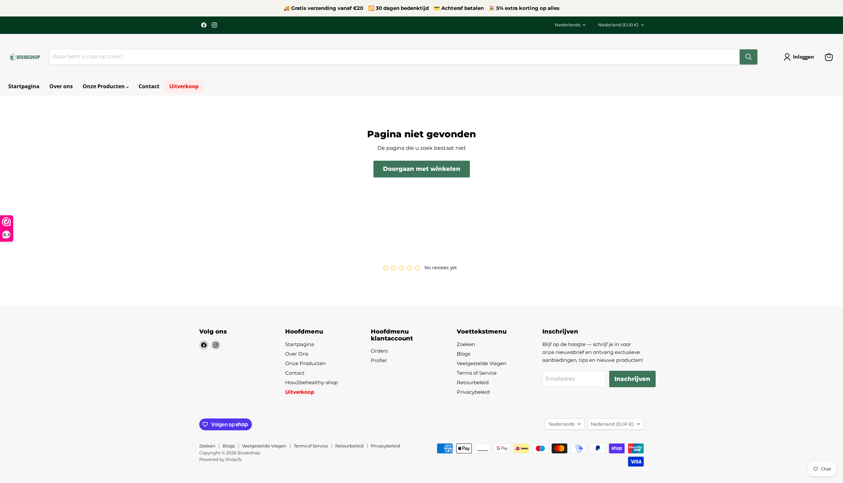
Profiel (379, 360)
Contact (149, 86)
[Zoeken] (748, 57)
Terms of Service (477, 373)
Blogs (463, 354)
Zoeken (466, 344)
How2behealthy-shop (311, 382)
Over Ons (296, 354)
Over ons (61, 86)
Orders (379, 351)
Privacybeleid (473, 392)
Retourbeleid (473, 382)
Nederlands (567, 24)
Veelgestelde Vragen (481, 363)
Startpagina (24, 86)
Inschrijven (632, 379)
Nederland (618, 24)
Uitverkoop (184, 86)
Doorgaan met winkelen (421, 169)
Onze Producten (104, 86)
